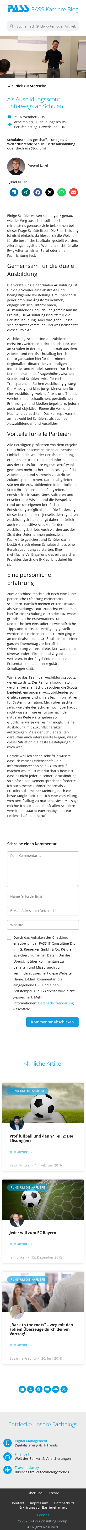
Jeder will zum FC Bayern (33, 1232)
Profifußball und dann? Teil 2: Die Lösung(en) (41, 1138)
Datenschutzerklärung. (56, 1003)
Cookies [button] (43, 1515)
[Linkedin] (22, 1389)
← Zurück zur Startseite (26, 86)
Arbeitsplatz (23, 122)
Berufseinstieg (25, 127)
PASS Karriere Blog (54, 9)
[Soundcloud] (55, 1389)
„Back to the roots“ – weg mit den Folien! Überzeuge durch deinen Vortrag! (41, 1329)
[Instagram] (30, 1389)
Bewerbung (48, 127)
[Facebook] (39, 1389)
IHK (62, 127)
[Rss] (64, 1389)
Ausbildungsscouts (50, 122)
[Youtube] (47, 1389)
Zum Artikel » (21, 1152)
